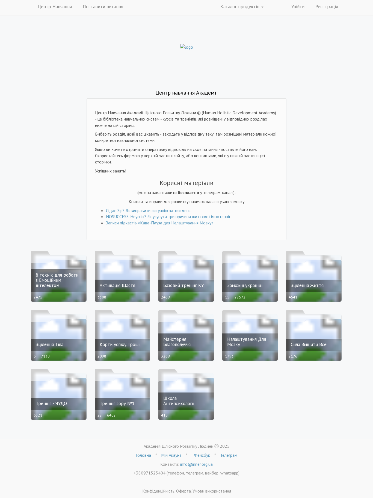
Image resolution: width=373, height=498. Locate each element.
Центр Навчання (55, 7)
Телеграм (228, 455)
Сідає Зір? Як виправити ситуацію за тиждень (148, 210)
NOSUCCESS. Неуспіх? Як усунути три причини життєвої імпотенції (168, 216)
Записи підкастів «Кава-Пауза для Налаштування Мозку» (160, 222)
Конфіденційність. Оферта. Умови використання (186, 491)
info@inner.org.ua (196, 464)
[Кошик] (276, 7)
